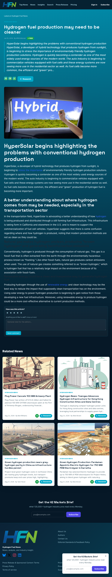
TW (10, 78)
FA (6, 78)
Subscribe (105, 5)
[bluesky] (4, 555)
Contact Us (62, 539)
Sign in (94, 5)
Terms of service (9, 570)
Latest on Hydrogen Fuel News (16, 16)
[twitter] (9, 555)
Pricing (74, 5)
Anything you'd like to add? (21, 317)
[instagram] (14, 555)
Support (61, 570)
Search (50, 5)
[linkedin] (19, 555)
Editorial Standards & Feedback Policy (74, 542)
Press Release (62, 5)
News (32, 5)
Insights (41, 5)
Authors (61, 535)
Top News (23, 5)
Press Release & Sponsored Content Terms (20, 563)
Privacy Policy (8, 566)
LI (14, 78)
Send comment (13, 333)
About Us (62, 531)
